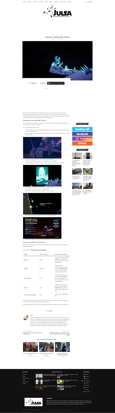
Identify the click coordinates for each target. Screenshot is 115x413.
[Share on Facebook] (47, 311)
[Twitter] (86, 2)
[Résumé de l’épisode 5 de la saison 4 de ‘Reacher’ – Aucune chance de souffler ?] (60, 382)
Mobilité (35, 1)
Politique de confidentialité (68, 409)
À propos (48, 409)
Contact (69, 1)
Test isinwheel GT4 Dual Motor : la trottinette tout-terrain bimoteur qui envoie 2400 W (76, 163)
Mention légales (59, 409)
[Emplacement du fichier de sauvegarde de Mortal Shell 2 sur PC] (62, 347)
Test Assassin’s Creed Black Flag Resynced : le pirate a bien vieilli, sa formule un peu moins (77, 192)
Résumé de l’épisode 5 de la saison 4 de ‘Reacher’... (71, 381)
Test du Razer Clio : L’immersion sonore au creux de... (70, 386)
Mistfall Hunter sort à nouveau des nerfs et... (46, 354)
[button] (25, 350)
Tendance (56, 1)
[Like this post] (46, 311)
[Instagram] (88, 2)
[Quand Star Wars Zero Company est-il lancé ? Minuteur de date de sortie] (30, 347)
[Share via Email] (51, 311)
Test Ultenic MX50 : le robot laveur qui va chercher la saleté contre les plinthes (87, 162)
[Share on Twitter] (48, 311)
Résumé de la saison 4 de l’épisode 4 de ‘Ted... (50, 386)
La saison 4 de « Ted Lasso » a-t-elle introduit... (71, 375)
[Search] (92, 2)
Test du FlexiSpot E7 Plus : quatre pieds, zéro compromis (87, 191)
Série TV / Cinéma (48, 1)
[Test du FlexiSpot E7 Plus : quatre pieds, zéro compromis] (88, 186)
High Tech (29, 1)
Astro (54, 39)
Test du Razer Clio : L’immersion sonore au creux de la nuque (76, 177)
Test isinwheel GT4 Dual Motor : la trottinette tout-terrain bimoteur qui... (50, 375)
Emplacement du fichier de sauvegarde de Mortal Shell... (62, 354)
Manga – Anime (63, 1)
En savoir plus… (87, 404)
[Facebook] (85, 2)
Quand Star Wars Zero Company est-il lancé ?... (30, 354)
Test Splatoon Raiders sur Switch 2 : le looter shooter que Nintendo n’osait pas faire (87, 178)
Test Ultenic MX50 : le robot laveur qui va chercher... (49, 381)
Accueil (24, 1)
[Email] (90, 2)
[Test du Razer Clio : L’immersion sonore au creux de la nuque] (77, 171)
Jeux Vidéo (41, 1)
